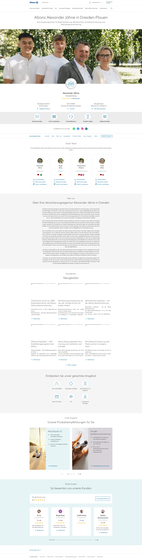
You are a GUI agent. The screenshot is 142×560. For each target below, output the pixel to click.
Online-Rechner (91, 556)
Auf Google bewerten (103, 498)
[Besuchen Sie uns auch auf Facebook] (78, 129)
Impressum (42, 556)
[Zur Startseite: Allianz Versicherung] (34, 2)
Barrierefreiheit (59, 556)
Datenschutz (50, 556)
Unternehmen (81, 556)
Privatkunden (45, 2)
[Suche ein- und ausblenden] (111, 8)
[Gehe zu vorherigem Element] (45, 540)
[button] (71, 83)
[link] (71, 118)
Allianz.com (100, 556)
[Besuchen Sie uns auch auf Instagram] (82, 129)
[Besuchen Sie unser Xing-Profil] (86, 129)
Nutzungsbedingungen (71, 556)
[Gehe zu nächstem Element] (97, 540)
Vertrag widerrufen (34, 550)
